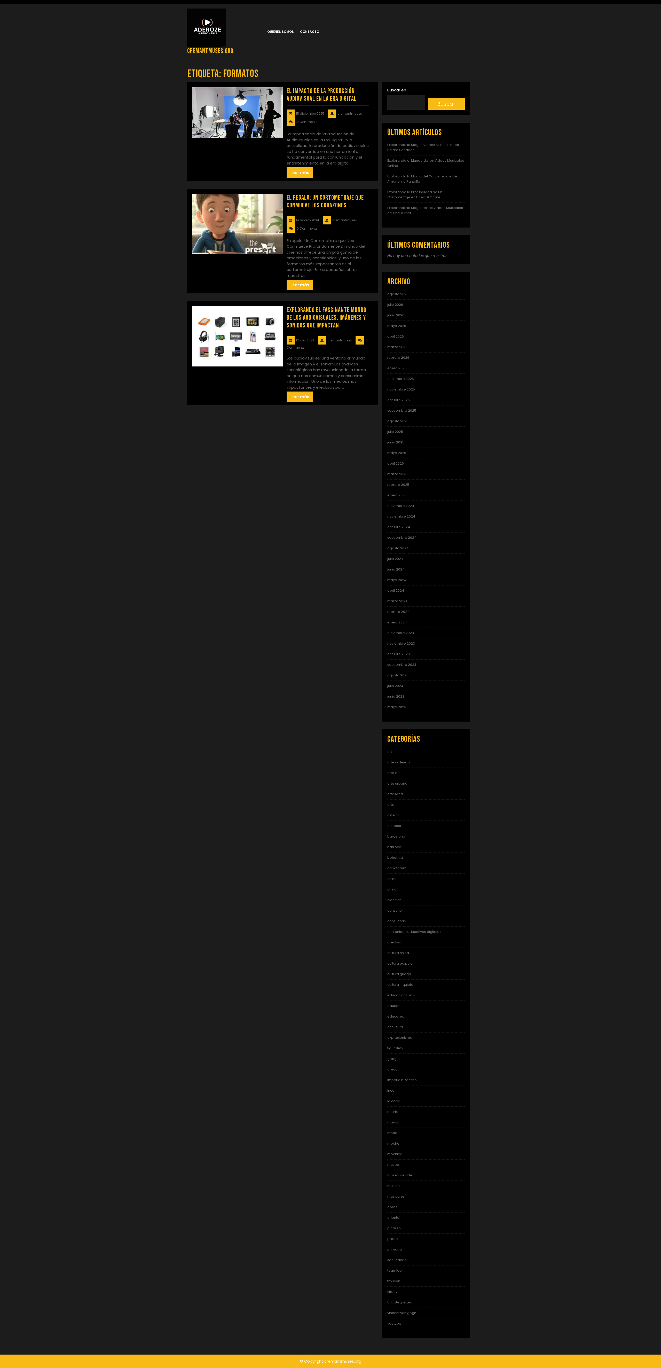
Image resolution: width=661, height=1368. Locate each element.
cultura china (398, 952)
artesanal (395, 794)
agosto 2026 (397, 294)
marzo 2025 (397, 474)
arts (390, 804)
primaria (394, 1249)
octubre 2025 (398, 399)
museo (393, 1164)
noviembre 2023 (401, 643)
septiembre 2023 (401, 664)
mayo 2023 (396, 707)
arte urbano (397, 783)
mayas (393, 1122)
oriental (393, 1217)
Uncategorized (400, 1302)
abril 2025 (395, 463)
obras (392, 1207)
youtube (394, 1323)
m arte (392, 1111)
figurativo (395, 1048)
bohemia (395, 857)
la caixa (393, 1101)
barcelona (396, 836)
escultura (395, 1027)
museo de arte (399, 1175)
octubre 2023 (398, 654)
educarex (395, 1016)
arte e (392, 772)
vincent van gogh (401, 1312)
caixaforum (396, 868)
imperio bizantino (402, 1079)
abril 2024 (395, 590)
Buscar (446, 103)
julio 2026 (395, 304)
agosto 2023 (397, 675)
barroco (394, 847)
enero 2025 (397, 495)
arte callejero (398, 762)
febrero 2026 (398, 357)
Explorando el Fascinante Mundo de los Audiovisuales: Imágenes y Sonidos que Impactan (326, 318)
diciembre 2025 (400, 378)
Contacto (309, 31)
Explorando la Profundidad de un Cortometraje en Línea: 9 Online (414, 195)
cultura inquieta (400, 984)
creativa (394, 942)
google (393, 1058)
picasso (394, 1228)
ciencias (394, 899)
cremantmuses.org (210, 51)
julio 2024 (395, 558)
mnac (392, 1132)
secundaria (397, 1259)
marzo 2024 (397, 601)
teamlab (394, 1270)
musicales (396, 1196)
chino (392, 889)
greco (392, 1069)
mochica (394, 1154)
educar (393, 1005)
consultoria (396, 921)
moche (393, 1143)
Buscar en (396, 90)
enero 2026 (397, 368)
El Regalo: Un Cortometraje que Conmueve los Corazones (325, 201)
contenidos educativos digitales (414, 931)
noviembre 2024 (401, 516)
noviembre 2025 (401, 389)
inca (391, 1090)
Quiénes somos (280, 31)
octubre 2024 (398, 527)
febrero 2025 (398, 484)
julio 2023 (395, 685)
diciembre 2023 (400, 632)
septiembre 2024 (401, 537)
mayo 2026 (396, 325)
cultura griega (399, 974)
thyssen (393, 1281)
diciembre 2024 (400, 505)
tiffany (392, 1291)
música (393, 1185)
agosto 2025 (397, 421)
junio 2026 (395, 315)
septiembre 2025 (401, 410)
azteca (393, 815)
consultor (395, 910)
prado (392, 1238)
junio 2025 (395, 442)
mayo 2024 (396, 579)
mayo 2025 (396, 452)
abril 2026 (395, 336)
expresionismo (399, 1037)
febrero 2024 (398, 611)
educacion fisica (401, 995)
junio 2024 (396, 569)
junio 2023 (395, 696)
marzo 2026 (397, 347)
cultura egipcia (400, 963)
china (392, 878)
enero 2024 (397, 622)
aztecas (394, 825)
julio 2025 (395, 431)
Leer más (299, 172)
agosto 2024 (398, 548)
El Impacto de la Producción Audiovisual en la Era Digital (322, 95)
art (389, 751)
